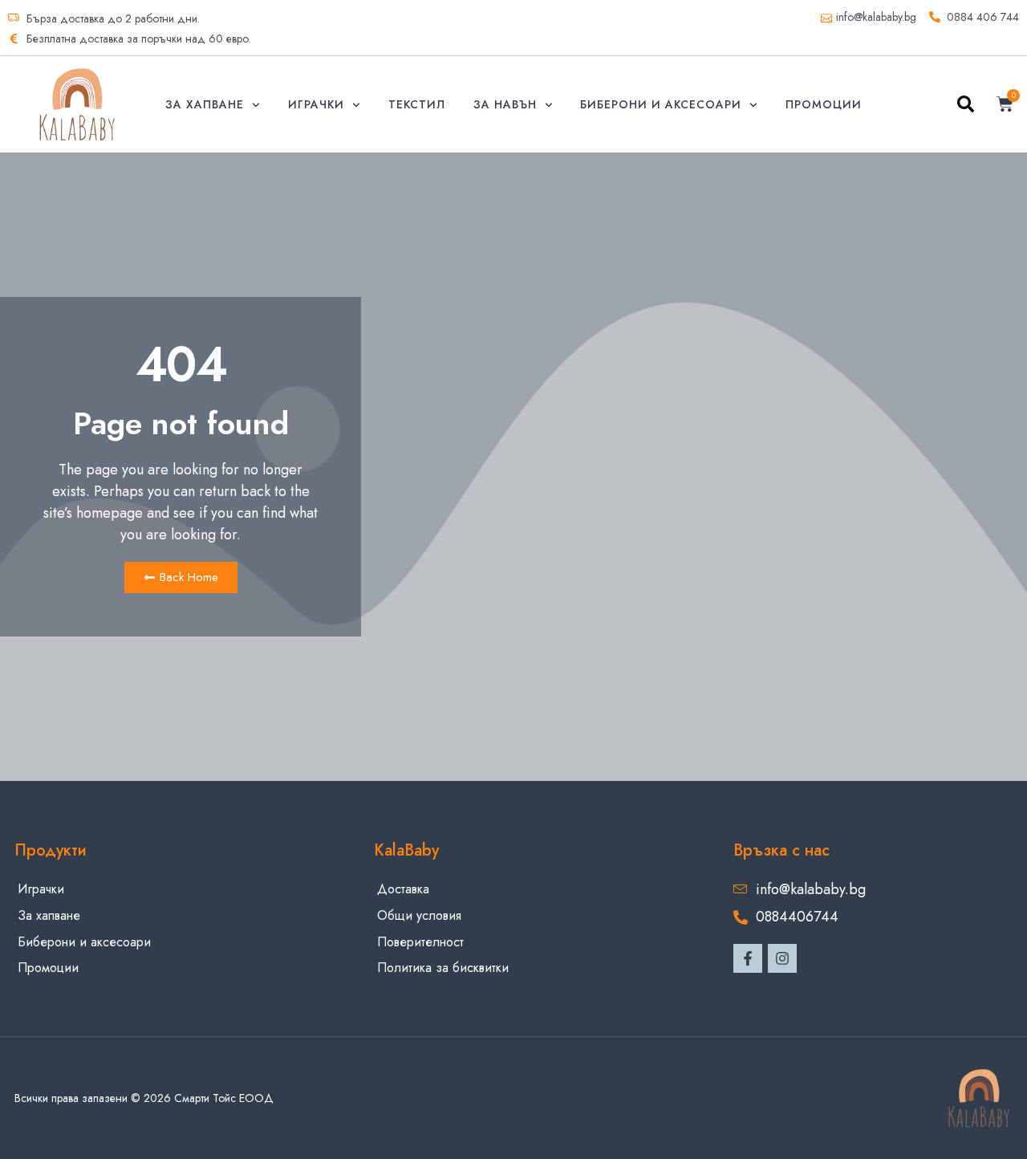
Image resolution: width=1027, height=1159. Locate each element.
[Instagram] (782, 958)
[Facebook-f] (747, 958)
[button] (965, 107)
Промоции (823, 104)
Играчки (316, 104)
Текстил (416, 104)
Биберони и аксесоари (660, 104)
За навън (505, 104)
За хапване (204, 104)
